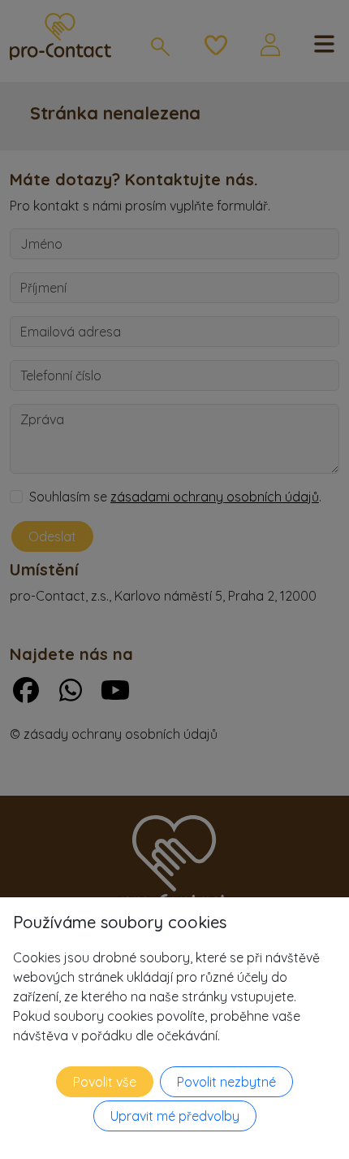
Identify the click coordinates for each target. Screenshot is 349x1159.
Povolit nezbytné (226, 1082)
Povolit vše (104, 1082)
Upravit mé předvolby (174, 1116)
